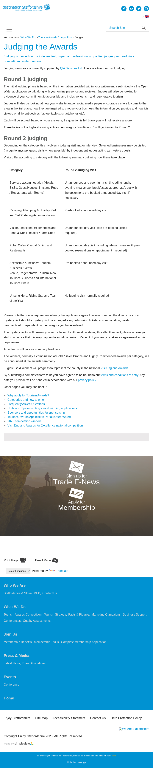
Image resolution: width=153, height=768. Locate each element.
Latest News (12, 663)
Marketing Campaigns (106, 614)
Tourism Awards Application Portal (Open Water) (39, 416)
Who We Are (15, 585)
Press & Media (16, 655)
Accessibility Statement (68, 718)
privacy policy (87, 380)
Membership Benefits (18, 642)
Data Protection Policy (126, 718)
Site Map (41, 718)
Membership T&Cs (46, 642)
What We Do (28, 37)
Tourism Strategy (55, 614)
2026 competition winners (24, 421)
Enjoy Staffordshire (17, 718)
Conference (11, 684)
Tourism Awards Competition (55, 37)
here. (114, 755)
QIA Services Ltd (71, 68)
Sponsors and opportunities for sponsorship (36, 412)
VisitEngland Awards (114, 368)
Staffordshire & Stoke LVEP (22, 593)
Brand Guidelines (34, 663)
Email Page (43, 560)
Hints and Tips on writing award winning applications (42, 408)
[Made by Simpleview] (19, 744)
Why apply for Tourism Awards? (28, 395)
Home (9, 698)
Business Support (134, 614)
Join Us (10, 634)
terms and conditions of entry (119, 375)
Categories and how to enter (26, 399)
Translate (62, 570)
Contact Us (49, 593)
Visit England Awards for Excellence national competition (45, 425)
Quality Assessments (37, 620)
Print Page (11, 560)
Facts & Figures (78, 614)
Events (10, 677)
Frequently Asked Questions (26, 404)
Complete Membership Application (84, 642)
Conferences (12, 620)
